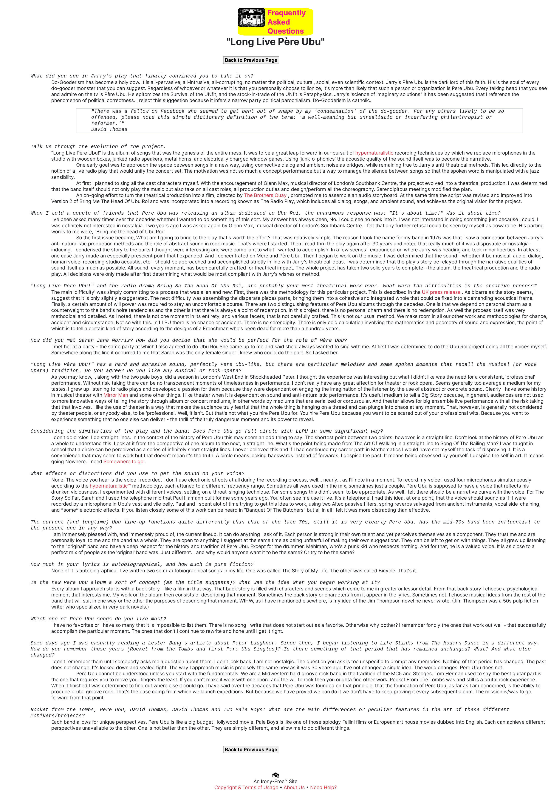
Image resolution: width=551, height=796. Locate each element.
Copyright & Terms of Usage (247, 787)
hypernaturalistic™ (111, 486)
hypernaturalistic (375, 153)
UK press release (442, 292)
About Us (295, 787)
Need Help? (323, 787)
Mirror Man (116, 395)
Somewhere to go (124, 461)
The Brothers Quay (266, 195)
